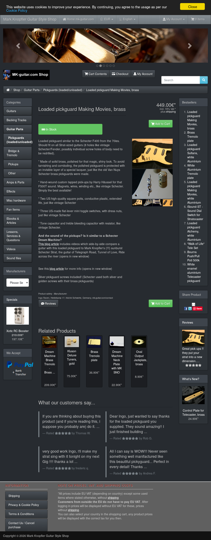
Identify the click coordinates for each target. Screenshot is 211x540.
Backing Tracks (16, 120)
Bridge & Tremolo (13, 153)
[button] (18, 45)
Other (11, 173)
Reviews (50, 303)
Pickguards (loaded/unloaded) (62, 90)
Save (199, 308)
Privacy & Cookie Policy (23, 505)
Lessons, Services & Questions (13, 236)
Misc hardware (16, 200)
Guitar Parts (32, 90)
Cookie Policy (16, 10)
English (126, 19)
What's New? (190, 379)
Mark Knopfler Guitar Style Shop (29, 19)
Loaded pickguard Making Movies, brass (112, 90)
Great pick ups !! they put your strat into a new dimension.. (193, 354)
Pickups (12, 164)
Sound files (14, 258)
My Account (144, 74)
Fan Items (13, 209)
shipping (171, 111)
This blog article (48, 244)
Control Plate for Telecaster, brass (193, 412)
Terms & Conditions (21, 514)
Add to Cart (162, 124)
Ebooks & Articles (13, 220)
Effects (11, 191)
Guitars (11, 111)
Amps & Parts (15, 182)
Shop (16, 90)
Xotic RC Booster (17, 331)
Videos (11, 249)
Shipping (14, 496)
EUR (106, 19)
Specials (11, 299)
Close (192, 6)
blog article (57, 268)
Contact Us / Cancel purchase (21, 525)
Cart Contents (97, 74)
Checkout (121, 74)
